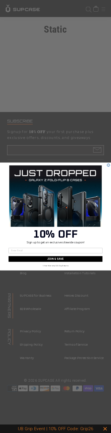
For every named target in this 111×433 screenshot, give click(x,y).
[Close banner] (105, 429)
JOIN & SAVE (55, 259)
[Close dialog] (108, 165)
